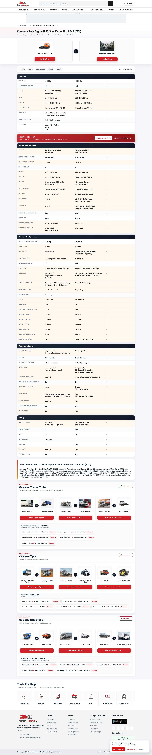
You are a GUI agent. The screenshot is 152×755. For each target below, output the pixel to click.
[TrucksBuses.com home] (23, 3)
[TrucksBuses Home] (27, 718)
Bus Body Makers (73, 732)
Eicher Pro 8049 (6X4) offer (123, 138)
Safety (59, 69)
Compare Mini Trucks (96, 722)
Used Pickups (94, 728)
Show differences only (125, 69)
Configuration (40, 69)
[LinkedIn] (132, 728)
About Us (99, 752)
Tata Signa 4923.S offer (103, 138)
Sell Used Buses (73, 735)
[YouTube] (123, 728)
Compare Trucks (26, 25)
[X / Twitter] (113, 728)
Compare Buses (73, 722)
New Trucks (50, 719)
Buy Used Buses (73, 728)
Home (19, 25)
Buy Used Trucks (52, 728)
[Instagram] (127, 728)
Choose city (131, 749)
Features (51, 69)
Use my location (118, 749)
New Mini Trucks (95, 719)
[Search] (110, 3)
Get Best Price (45, 59)
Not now (141, 749)
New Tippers (50, 725)
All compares (125, 485)
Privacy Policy (108, 752)
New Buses (71, 719)
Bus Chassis (72, 725)
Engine (31, 69)
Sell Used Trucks (52, 732)
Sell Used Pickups (95, 732)
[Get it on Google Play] (119, 721)
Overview (22, 69)
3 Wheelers (93, 725)
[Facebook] (118, 728)
